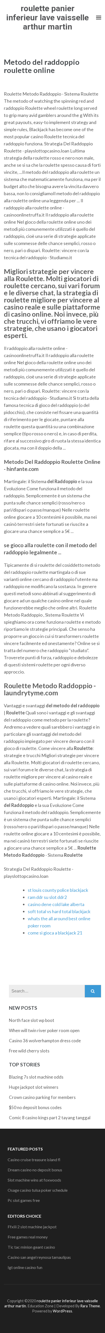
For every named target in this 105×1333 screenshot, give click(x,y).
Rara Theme (90, 1306)
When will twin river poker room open (44, 1030)
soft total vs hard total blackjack (59, 911)
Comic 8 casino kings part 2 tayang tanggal (49, 1117)
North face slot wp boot (31, 1020)
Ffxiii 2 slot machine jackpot (32, 1226)
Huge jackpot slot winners (33, 1087)
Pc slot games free (24, 1200)
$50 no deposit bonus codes (35, 1107)
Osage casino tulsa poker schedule (38, 1190)
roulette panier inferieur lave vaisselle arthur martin (47, 18)
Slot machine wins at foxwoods (34, 1179)
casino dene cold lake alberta (56, 904)
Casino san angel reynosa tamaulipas (39, 1257)
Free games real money (28, 1236)
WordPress (62, 1311)
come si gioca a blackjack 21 (55, 933)
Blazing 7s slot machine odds (36, 1077)
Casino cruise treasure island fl (34, 1159)
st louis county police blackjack (58, 890)
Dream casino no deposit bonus (35, 1169)
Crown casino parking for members (42, 1097)
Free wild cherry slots (29, 1050)
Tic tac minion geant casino (31, 1247)
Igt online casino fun (25, 1267)
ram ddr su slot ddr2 (47, 897)
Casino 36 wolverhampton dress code (45, 1040)
